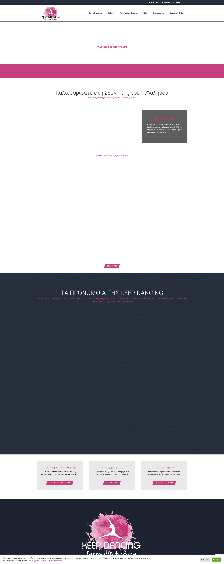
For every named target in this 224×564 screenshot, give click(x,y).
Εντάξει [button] (216, 560)
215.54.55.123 (178, 2)
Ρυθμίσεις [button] (205, 560)
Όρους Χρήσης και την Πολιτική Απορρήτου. (45, 561)
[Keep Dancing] (52, 13)
